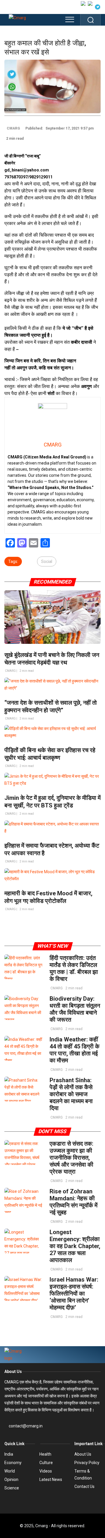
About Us (13, 1371)
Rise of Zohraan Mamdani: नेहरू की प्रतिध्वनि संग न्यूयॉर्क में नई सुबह (73, 1202)
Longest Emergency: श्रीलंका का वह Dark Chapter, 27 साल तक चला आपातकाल (75, 1246)
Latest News (50, 1479)
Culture (46, 1462)
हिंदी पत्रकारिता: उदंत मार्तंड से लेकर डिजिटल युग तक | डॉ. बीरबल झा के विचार (74, 968)
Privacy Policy (86, 1462)
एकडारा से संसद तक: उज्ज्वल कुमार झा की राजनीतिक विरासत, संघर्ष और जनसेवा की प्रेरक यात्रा (71, 1157)
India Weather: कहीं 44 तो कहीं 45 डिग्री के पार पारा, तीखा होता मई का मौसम (74, 1050)
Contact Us (84, 1486)
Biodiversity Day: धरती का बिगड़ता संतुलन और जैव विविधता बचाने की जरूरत (75, 1009)
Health (45, 1454)
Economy (13, 1462)
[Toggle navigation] (70, 19)
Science (11, 1488)
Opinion (11, 1479)
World (9, 1471)
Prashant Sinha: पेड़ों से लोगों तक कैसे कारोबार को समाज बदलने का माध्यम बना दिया (71, 1094)
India (8, 1454)
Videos (45, 1471)
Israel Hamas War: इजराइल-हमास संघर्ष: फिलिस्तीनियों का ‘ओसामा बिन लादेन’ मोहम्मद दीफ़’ (74, 1293)
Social (46, 561)
